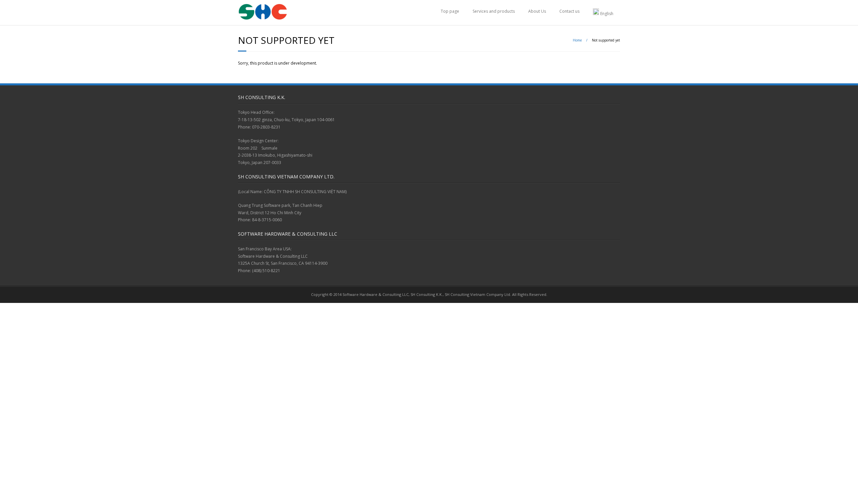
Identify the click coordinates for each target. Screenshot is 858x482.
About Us (537, 11)
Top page (450, 11)
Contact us (569, 11)
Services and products (494, 11)
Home (577, 40)
